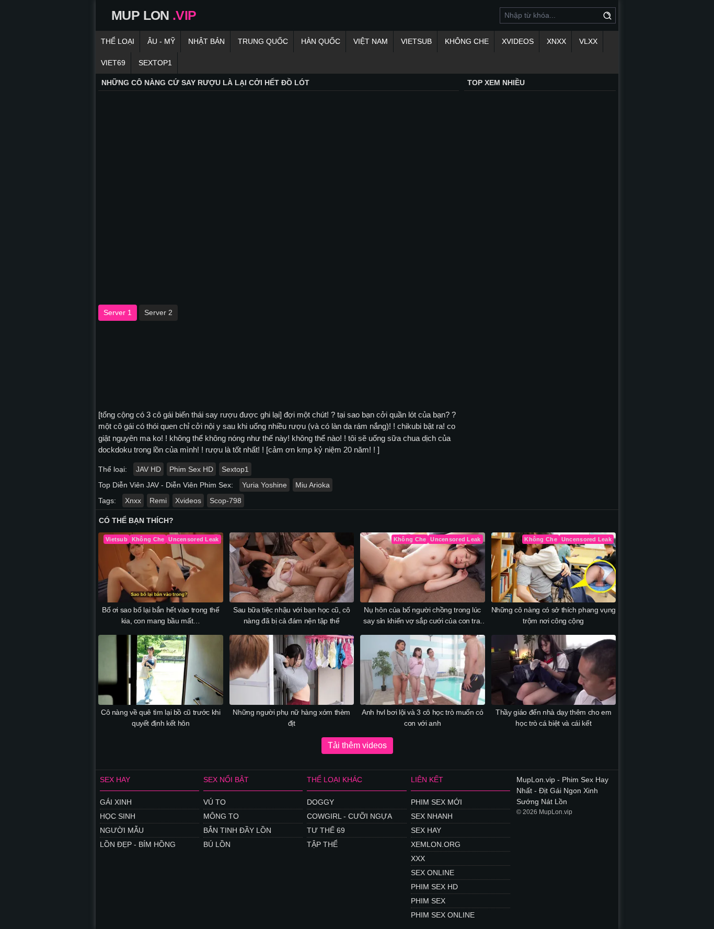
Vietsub (416, 41)
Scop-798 (225, 500)
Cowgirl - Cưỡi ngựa (349, 816)
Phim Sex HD (191, 469)
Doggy (320, 802)
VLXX (588, 41)
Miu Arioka (312, 485)
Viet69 (113, 63)
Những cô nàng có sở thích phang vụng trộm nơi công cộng (553, 615)
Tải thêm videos (357, 745)
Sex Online (432, 872)
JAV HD (148, 469)
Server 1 (117, 312)
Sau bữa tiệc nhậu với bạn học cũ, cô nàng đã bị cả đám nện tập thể (291, 615)
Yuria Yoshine (264, 485)
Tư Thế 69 (326, 830)
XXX (418, 858)
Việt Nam (370, 41)
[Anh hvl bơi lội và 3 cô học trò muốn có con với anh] (422, 670)
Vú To (214, 802)
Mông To (221, 816)
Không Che (467, 41)
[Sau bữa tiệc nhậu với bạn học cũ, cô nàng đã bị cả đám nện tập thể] (291, 567)
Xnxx (133, 500)
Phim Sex (428, 901)
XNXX (556, 41)
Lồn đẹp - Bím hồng (138, 844)
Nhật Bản (206, 41)
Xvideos (518, 41)
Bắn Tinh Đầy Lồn (237, 830)
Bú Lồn (217, 844)
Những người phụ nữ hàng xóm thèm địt (291, 717)
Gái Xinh (116, 802)
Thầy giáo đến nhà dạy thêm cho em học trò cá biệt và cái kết (553, 717)
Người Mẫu (122, 830)
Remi (158, 500)
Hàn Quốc (320, 41)
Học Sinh (117, 816)
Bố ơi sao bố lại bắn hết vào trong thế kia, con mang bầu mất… (161, 615)
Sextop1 (155, 63)
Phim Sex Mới (436, 802)
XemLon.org (435, 844)
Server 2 (158, 312)
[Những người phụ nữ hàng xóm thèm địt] (291, 670)
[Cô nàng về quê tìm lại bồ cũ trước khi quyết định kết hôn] (160, 670)
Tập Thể (322, 844)
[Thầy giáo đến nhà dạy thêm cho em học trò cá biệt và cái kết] (553, 670)
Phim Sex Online (443, 915)
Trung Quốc (263, 41)
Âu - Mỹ (161, 41)
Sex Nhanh (432, 816)
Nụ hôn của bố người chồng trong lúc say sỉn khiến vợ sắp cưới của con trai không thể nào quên (422, 616)
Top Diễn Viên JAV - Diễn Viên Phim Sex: (165, 485)
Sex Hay (426, 830)
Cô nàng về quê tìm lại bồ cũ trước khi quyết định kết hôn (161, 717)
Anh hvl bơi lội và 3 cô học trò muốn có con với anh (422, 717)
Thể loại (117, 41)
